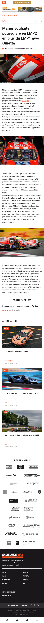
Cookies (31, 612)
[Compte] (17, 620)
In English (25, 101)
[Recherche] (27, 620)
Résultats (26, 576)
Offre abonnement (23, 2)
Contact (34, 610)
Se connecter (6, 310)
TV (24, 584)
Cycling (5, 584)
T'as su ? (26, 572)
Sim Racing (6, 580)
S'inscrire (17, 310)
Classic (4, 576)
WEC (13, 13)
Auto (9, 13)
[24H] (7, 620)
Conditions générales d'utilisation (18, 610)
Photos (26, 580)
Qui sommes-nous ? (9, 596)
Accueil (4, 13)
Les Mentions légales (19, 612)
